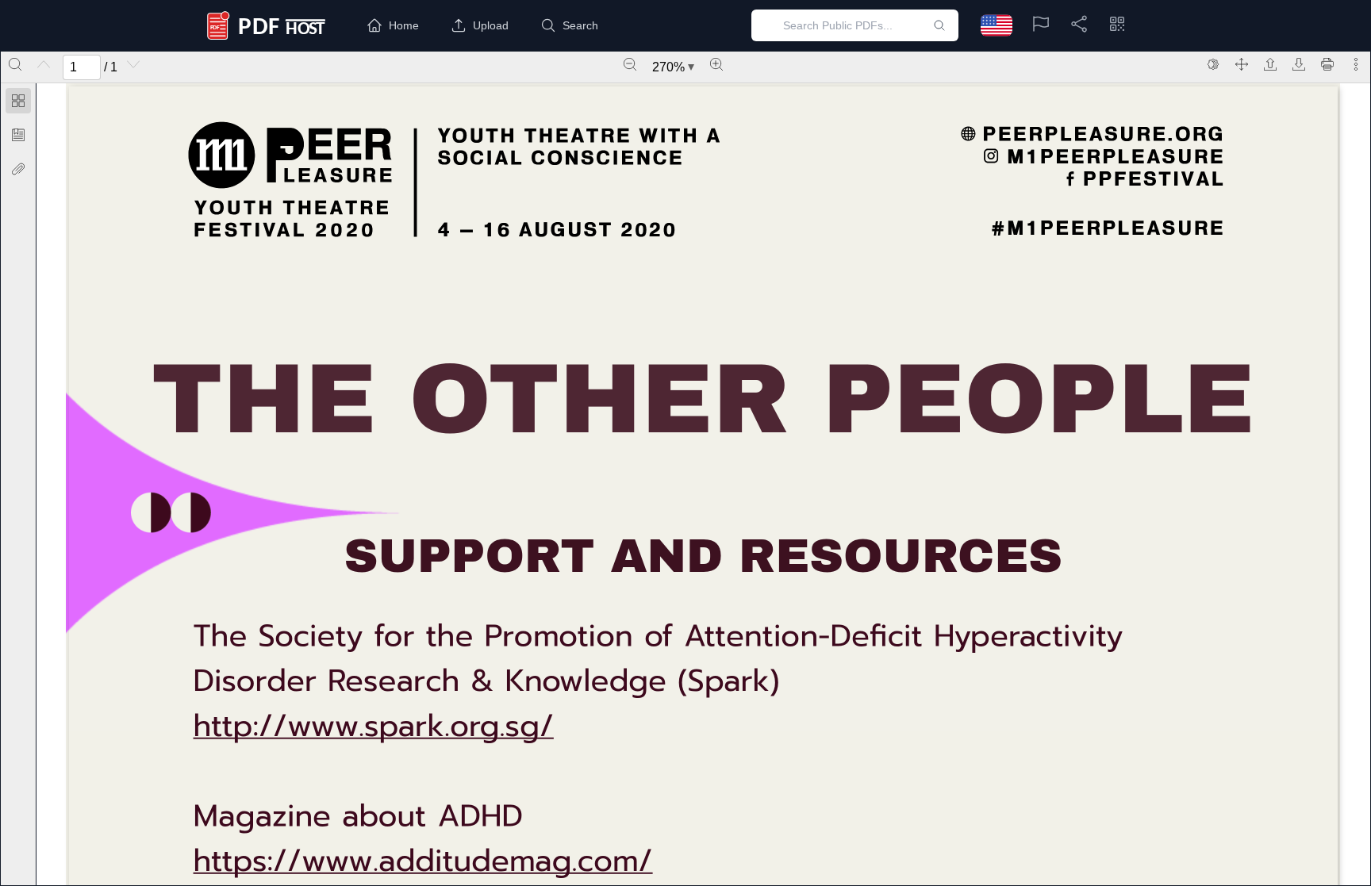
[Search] (15, 64)
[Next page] (133, 64)
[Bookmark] (18, 135)
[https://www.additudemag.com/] (423, 861)
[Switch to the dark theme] (1213, 64)
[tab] (18, 103)
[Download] (1298, 64)
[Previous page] (43, 64)
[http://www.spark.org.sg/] (374, 726)
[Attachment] (18, 169)
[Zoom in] (716, 64)
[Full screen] (1241, 64)
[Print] (1327, 64)
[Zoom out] (630, 64)
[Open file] (1270, 64)
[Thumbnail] (18, 100)
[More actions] (1356, 64)
